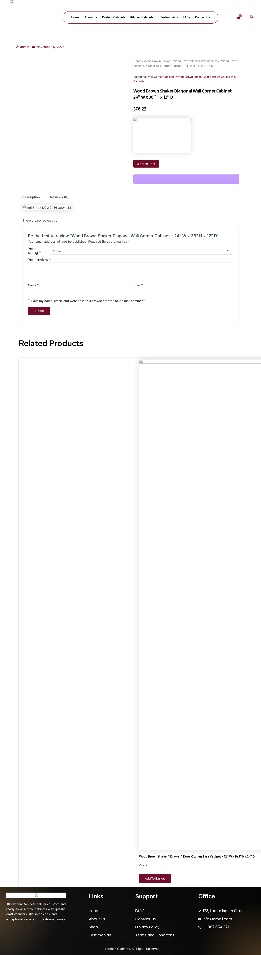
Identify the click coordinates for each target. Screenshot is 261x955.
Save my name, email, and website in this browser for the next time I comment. (88, 301)
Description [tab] (31, 197)
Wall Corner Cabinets (161, 76)
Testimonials (169, 17)
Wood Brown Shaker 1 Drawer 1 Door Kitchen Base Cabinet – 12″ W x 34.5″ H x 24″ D (197, 856)
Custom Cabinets (113, 17)
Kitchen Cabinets (141, 17)
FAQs (186, 17)
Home (75, 17)
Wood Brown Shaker (157, 61)
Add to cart (146, 163)
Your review (39, 259)
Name (33, 285)
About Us (90, 17)
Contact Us (202, 17)
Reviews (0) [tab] (59, 197)
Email (138, 285)
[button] (143, 17)
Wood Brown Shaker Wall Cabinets (196, 61)
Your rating (34, 251)
